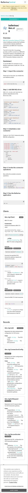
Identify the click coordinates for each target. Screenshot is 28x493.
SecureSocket (11, 388)
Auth (12, 381)
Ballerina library (5, 16)
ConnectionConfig (14, 234)
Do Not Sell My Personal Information (14, 486)
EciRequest (18, 251)
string (13, 337)
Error (14, 280)
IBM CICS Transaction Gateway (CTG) (12, 40)
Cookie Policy (13, 482)
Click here (13, 8)
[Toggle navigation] (25, 2)
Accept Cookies (14, 490)
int (11, 366)
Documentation (13, 19)
